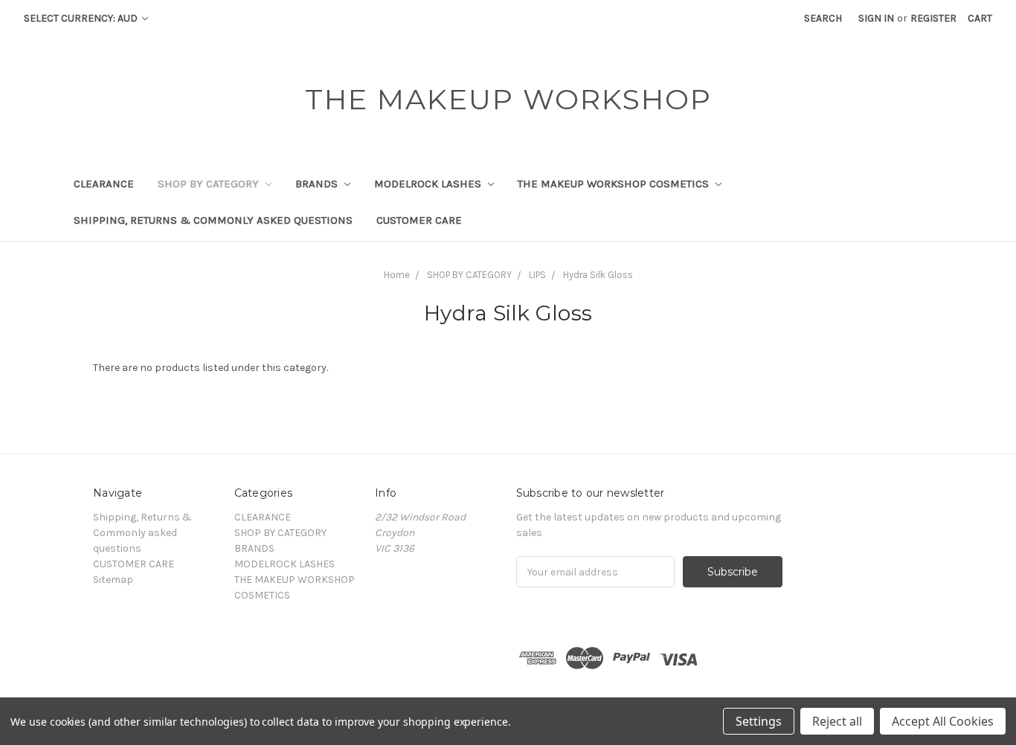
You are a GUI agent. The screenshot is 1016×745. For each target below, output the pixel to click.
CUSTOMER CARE (419, 220)
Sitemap (113, 579)
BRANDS (318, 183)
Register (933, 18)
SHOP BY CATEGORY (210, 183)
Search (823, 18)
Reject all (837, 721)
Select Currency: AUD (82, 18)
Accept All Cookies (943, 721)
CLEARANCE (104, 183)
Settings (759, 721)
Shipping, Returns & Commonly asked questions (213, 220)
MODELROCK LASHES (429, 183)
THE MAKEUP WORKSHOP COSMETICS (615, 183)
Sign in (876, 18)
